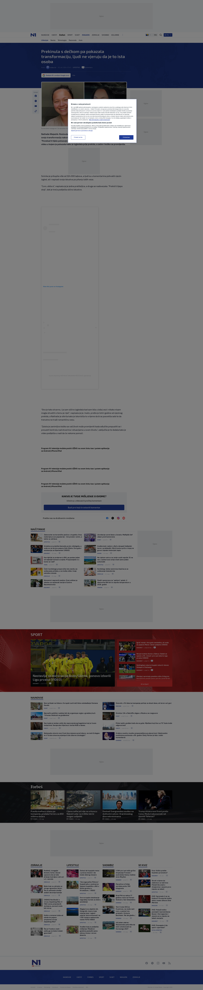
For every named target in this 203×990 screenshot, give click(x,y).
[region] (102, 121)
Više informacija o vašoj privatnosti (99, 120)
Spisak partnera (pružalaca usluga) (82, 130)
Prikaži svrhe (78, 137)
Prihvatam (126, 137)
